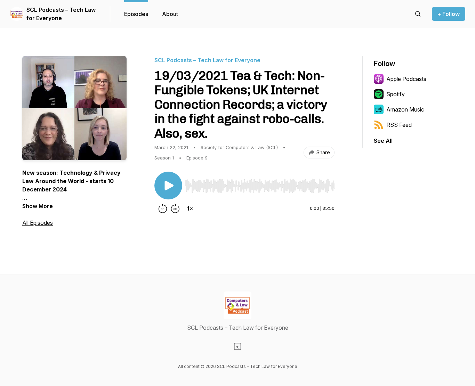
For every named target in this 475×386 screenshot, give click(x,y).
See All (383, 140)
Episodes (136, 13)
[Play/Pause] (168, 185)
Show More (37, 206)
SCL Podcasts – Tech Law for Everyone (61, 14)
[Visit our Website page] (237, 346)
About (170, 13)
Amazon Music (405, 109)
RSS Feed (399, 124)
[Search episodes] (418, 14)
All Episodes (37, 222)
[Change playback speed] (190, 208)
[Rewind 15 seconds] (163, 208)
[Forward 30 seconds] (175, 208)
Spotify (395, 94)
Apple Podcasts (406, 78)
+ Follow (448, 13)
